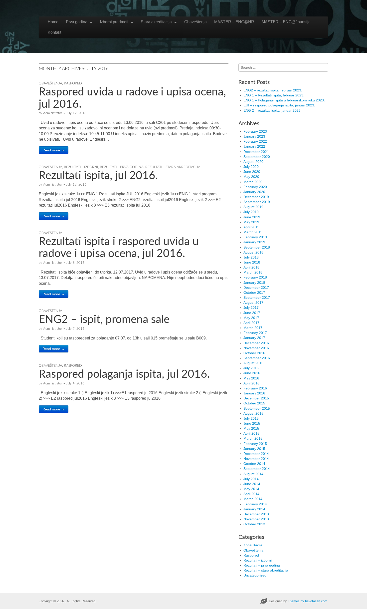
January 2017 (254, 338)
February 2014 (255, 504)
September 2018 (256, 247)
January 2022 (254, 146)
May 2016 (251, 378)
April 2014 (251, 494)
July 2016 (251, 368)
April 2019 (251, 227)
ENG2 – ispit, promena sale (104, 319)
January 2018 (254, 283)
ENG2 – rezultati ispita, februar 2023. (272, 90)
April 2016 (251, 383)
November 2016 (256, 348)
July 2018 (251, 257)
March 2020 (252, 182)
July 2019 (251, 212)
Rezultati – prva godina (261, 565)
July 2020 (251, 167)
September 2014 (256, 469)
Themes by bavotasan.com (307, 601)
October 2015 (254, 403)
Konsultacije (252, 545)
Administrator (52, 113)
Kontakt (54, 32)
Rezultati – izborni (257, 560)
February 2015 (255, 444)
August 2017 (253, 302)
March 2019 (252, 232)
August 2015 (253, 413)
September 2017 (256, 298)
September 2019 (256, 202)
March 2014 (252, 499)
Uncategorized (254, 575)
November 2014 (256, 459)
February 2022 (255, 141)
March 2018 (252, 272)
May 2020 (251, 177)
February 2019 (255, 237)
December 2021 (256, 152)
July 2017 (251, 307)
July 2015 (251, 418)
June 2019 (251, 217)
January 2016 (254, 393)
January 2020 (254, 192)
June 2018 (251, 262)
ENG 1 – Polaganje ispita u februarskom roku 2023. (284, 100)
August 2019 (253, 207)
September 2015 (256, 408)
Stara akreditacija (156, 22)
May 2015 (251, 428)
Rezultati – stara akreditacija (265, 570)
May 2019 (251, 222)
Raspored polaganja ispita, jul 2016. (124, 374)
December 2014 (256, 454)
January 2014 (254, 509)
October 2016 (254, 353)
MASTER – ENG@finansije (286, 22)
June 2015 (251, 423)
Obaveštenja (195, 22)
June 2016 (251, 373)
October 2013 (254, 524)
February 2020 (255, 187)
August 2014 (253, 474)
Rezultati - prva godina (122, 167)
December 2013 (256, 514)
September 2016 (256, 358)
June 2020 (251, 172)
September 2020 (256, 157)
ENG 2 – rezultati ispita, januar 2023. (272, 110)
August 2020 (253, 162)
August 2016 (253, 363)
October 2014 (254, 464)
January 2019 (254, 242)
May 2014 (251, 489)
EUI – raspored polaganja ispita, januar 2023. (279, 105)
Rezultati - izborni (81, 167)
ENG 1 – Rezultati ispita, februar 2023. (273, 95)
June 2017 (251, 313)
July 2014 (251, 479)
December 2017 (256, 288)
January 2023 (254, 136)
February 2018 (255, 277)
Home (53, 22)
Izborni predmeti (114, 22)
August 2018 (253, 252)
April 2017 (251, 323)
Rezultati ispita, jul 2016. (98, 175)
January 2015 (254, 449)
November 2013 (256, 519)
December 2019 (256, 197)
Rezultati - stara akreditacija (172, 167)
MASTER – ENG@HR (234, 22)
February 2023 (255, 131)
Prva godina (76, 22)
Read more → (53, 150)
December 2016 (256, 343)
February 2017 (255, 333)
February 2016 (255, 388)
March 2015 (252, 438)
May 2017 (251, 318)
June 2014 (251, 484)
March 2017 (252, 328)
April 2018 (251, 267)
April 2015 (251, 433)
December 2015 (256, 398)
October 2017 (254, 293)
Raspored (73, 83)
